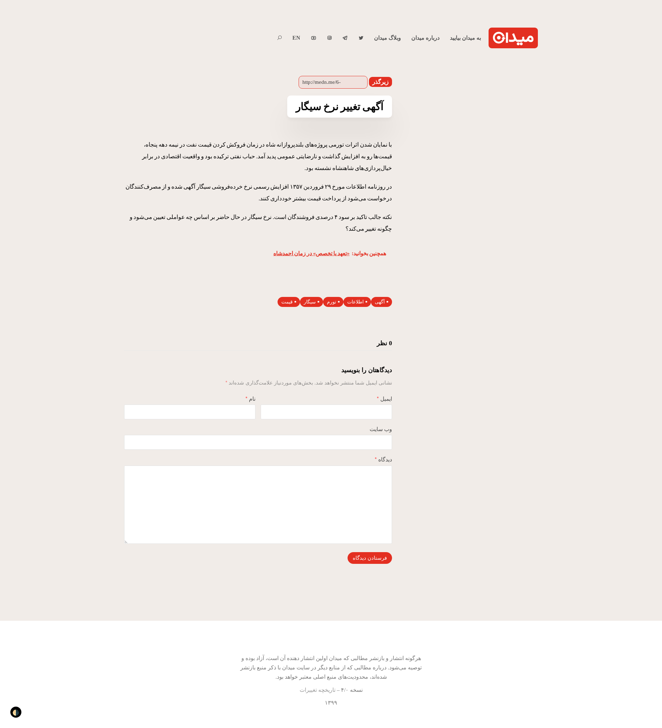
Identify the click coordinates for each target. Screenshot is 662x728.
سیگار (310, 302)
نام (250, 399)
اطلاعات (355, 302)
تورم (331, 302)
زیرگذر (380, 82)
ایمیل (384, 399)
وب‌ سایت (381, 429)
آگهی (380, 302)
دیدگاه (383, 459)
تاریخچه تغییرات (317, 690)
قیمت (287, 302)
